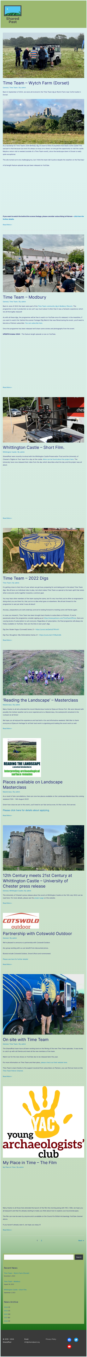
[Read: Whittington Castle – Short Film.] (43, 420)
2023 (6, 1311)
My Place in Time (9, 1167)
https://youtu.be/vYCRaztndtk (50, 635)
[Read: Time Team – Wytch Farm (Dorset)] (43, 55)
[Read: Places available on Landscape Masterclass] (22, 757)
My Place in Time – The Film (30, 1162)
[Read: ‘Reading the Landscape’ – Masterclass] (43, 672)
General (5, 87)
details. (11, 219)
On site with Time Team (26, 1039)
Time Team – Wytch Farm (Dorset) (36, 82)
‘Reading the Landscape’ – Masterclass (40, 700)
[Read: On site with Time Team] (43, 1004)
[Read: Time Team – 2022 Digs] (43, 550)
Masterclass (7, 705)
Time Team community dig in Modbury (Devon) (55, 306)
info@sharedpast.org (32, 1342)
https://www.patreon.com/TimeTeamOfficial (60, 618)
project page (39, 898)
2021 (5, 1317)
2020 (6, 1321)
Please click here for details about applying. (26, 810)
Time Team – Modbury (24, 297)
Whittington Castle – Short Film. (33, 447)
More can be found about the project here (58, 459)
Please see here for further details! (15, 959)
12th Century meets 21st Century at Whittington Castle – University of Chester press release (37, 881)
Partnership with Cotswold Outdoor (37, 933)
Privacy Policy (51, 1339)
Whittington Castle (9, 452)
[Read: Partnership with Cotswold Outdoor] (21, 921)
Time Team (13, 87)
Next (81, 1241)
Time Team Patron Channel (13, 1071)
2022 (6, 1314)
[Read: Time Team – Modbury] (43, 263)
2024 (6, 1307)
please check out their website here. (54, 1062)
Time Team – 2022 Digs (25, 578)
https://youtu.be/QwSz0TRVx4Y (47, 629)
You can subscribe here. (34, 323)
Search (78, 1257)
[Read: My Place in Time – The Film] (43, 1122)
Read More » (7, 225)
